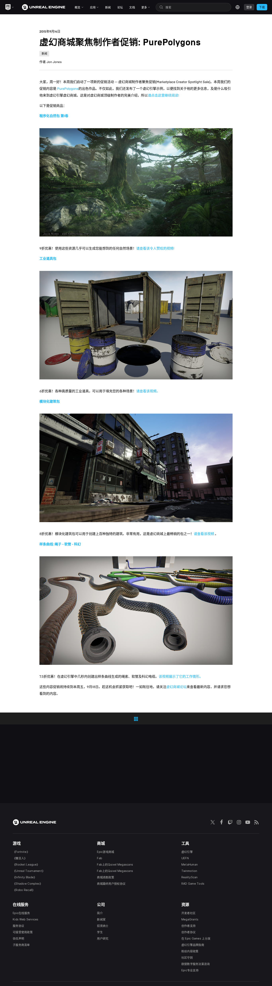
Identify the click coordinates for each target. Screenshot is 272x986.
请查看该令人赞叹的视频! (155, 248)
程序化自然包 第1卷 (53, 116)
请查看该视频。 (148, 391)
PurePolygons (67, 89)
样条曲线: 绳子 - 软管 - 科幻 (60, 544)
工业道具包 (47, 259)
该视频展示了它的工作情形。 (181, 677)
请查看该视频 (204, 534)
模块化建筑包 (49, 401)
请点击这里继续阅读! (163, 95)
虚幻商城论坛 (176, 687)
